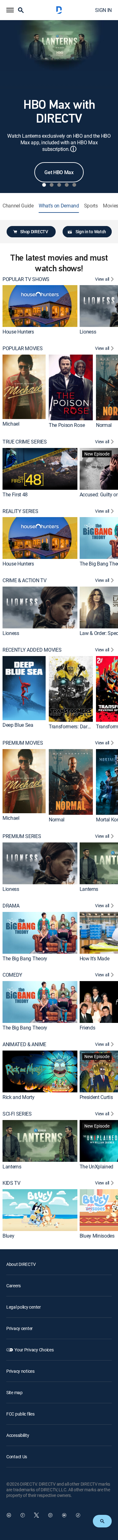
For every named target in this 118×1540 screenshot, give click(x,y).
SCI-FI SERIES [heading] (17, 1114)
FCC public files (20, 1414)
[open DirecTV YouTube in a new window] (64, 1515)
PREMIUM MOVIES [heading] (23, 743)
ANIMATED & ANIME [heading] (24, 1044)
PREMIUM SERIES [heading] (22, 836)
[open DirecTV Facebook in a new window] (22, 1515)
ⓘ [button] (73, 149)
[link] (40, 306)
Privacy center (19, 1328)
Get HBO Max (58, 172)
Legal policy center (23, 1307)
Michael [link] (11, 423)
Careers (13, 1286)
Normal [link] (104, 425)
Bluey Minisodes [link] (97, 1235)
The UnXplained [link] (97, 1166)
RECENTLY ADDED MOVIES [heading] (32, 650)
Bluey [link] (8, 1235)
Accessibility (17, 1435)
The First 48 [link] (15, 494)
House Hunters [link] (18, 331)
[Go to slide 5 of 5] (74, 185)
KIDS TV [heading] (11, 1183)
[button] (10, 10)
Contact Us (16, 1457)
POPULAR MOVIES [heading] (23, 348)
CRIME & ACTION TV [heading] (25, 580)
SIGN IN (103, 10)
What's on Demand (59, 205)
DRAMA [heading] (11, 905)
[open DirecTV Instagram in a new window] (50, 1515)
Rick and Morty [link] (19, 1097)
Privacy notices (20, 1371)
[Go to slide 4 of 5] (67, 185)
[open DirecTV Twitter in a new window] (36, 1515)
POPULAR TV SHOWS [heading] (26, 279)
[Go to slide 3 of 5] (59, 185)
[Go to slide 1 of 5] (44, 185)
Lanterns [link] (89, 889)
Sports (91, 205)
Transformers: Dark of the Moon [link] (83, 726)
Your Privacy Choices (33, 1350)
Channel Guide (18, 205)
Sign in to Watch (91, 232)
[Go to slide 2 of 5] (51, 185)
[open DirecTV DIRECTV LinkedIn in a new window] (8, 1515)
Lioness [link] (88, 331)
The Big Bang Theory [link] (25, 958)
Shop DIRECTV (34, 232)
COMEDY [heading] (12, 975)
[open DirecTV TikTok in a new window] (78, 1515)
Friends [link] (87, 1027)
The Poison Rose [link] (67, 425)
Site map (14, 1392)
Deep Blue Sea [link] (18, 724)
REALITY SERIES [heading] (20, 511)
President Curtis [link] (96, 1097)
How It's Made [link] (95, 958)
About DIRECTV (21, 1264)
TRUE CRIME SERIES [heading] (25, 442)
